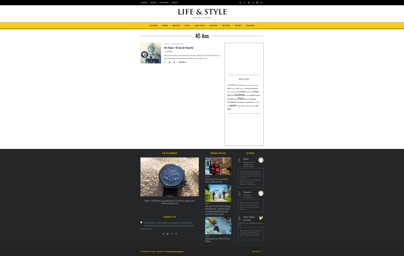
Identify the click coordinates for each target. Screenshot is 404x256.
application (243, 85)
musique (230, 99)
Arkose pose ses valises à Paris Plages (217, 240)
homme (239, 95)
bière (229, 88)
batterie (256, 85)
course (229, 92)
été (229, 108)
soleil (257, 102)
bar (253, 85)
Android (237, 85)
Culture (166, 44)
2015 (229, 85)
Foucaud (169, 51)
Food (169, 196)
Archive (153, 2)
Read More (182, 62)
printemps (252, 99)
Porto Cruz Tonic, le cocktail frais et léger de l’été (216, 180)
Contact (175, 2)
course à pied (235, 91)
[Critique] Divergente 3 (248, 196)
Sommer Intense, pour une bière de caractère (170, 200)
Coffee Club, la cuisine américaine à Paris (250, 224)
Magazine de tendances (175, 251)
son (228, 106)
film (228, 95)
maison (247, 95)
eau (252, 91)
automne (249, 85)
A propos (144, 2)
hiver (232, 95)
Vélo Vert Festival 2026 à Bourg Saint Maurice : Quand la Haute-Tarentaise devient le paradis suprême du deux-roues (217, 210)
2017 (233, 85)
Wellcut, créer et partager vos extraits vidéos (249, 164)
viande (247, 106)
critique (242, 91)
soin (255, 102)
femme (256, 91)
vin (250, 106)
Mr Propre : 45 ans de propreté (178, 47)
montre (257, 95)
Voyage (253, 106)
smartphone (249, 102)
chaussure (242, 88)
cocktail (248, 88)
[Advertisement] (244, 58)
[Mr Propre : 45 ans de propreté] (150, 53)
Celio (237, 88)
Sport (207, 203)
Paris (241, 98)
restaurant (232, 102)
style (238, 106)
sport (233, 105)
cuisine (248, 92)
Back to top (256, 251)
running (239, 102)
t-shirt (242, 106)
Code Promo (164, 2)
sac (244, 102)
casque (233, 88)
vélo (256, 106)
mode (252, 95)
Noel (236, 99)
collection (254, 88)
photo (246, 99)
